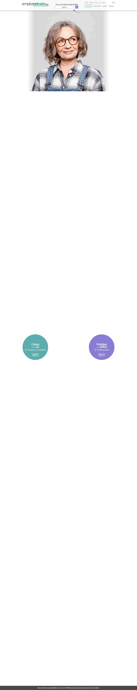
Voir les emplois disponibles (67, 4)
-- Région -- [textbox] (67, 7)
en (114, 2)
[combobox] (65, 7)
